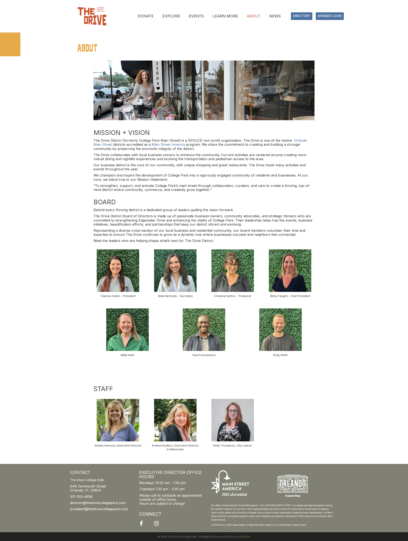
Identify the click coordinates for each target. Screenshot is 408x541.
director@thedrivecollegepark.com (98, 503)
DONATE (145, 16)
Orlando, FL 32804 (85, 490)
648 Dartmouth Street (88, 486)
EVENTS (196, 16)
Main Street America (168, 144)
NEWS (275, 16)
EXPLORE (171, 16)
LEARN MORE (225, 16)
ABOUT (254, 16)
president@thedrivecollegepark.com (99, 509)
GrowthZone (242, 536)
